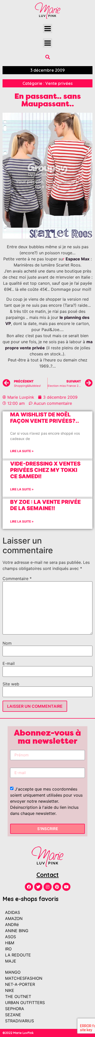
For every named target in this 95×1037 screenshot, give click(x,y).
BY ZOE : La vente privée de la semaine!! (45, 505)
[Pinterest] (57, 887)
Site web (11, 684)
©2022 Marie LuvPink (18, 1033)
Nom (7, 643)
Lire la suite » (22, 451)
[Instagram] (48, 887)
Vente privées (59, 83)
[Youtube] (66, 887)
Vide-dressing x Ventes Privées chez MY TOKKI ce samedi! (45, 469)
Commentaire (17, 579)
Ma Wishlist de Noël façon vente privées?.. (44, 417)
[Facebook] (29, 887)
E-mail (9, 663)
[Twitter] (38, 887)
